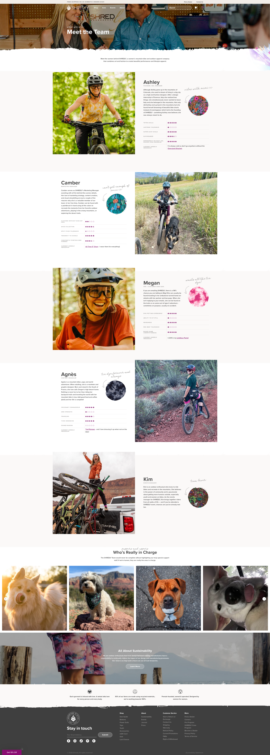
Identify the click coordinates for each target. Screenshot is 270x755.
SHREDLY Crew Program (190, 726)
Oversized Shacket (175, 148)
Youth (122, 728)
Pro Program (189, 722)
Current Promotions (170, 733)
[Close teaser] (22, 749)
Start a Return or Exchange (169, 718)
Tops (121, 725)
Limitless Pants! (183, 338)
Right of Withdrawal (170, 739)
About (122, 8)
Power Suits (124, 722)
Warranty (166, 728)
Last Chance (124, 739)
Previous (5, 599)
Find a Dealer (188, 2)
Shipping (166, 725)
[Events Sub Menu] (117, 7)
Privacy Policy (190, 733)
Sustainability (146, 717)
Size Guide (124, 717)
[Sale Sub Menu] (107, 7)
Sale (104, 8)
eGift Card (123, 734)
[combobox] (179, 7)
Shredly (76, 752)
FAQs (165, 736)
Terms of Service (191, 736)
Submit (105, 735)
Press (143, 725)
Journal (144, 722)
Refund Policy (168, 730)
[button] (12, 752)
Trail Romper (90, 429)
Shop (96, 8)
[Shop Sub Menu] (99, 7)
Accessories (124, 731)
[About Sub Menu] (126, 7)
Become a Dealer (191, 730)
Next (264, 599)
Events (112, 8)
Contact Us (199, 2)
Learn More (135, 666)
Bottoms (123, 719)
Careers (188, 719)
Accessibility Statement (194, 752)
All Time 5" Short (91, 246)
